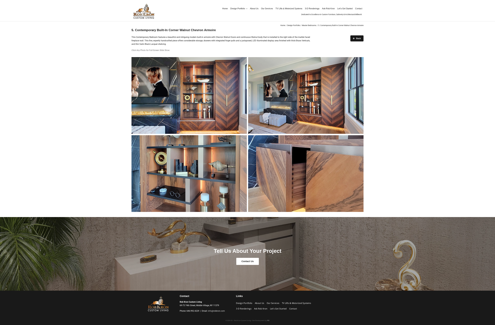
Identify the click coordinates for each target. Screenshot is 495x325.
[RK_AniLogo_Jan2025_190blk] (158, 295)
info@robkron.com (216, 311)
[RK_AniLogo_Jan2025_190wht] (143, 3)
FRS (268, 320)
